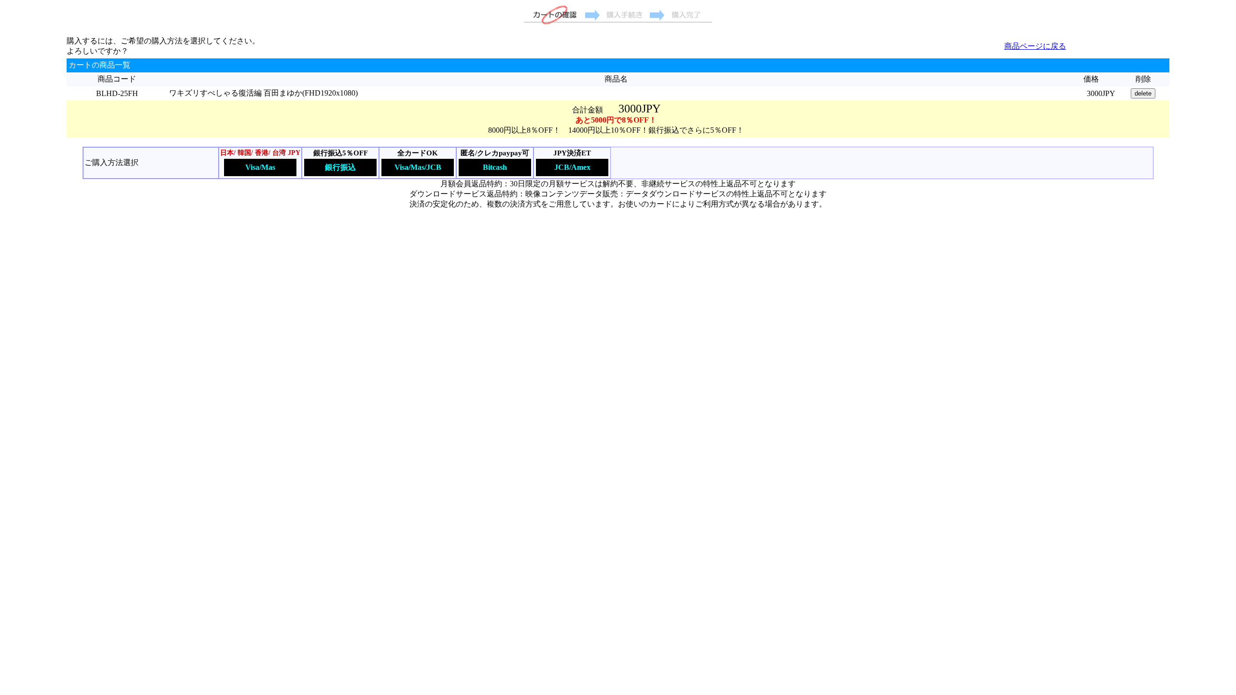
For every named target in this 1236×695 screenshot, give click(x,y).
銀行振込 (340, 167)
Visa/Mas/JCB (417, 167)
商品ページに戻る (1035, 46)
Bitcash (495, 167)
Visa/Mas (260, 167)
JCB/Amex (572, 167)
